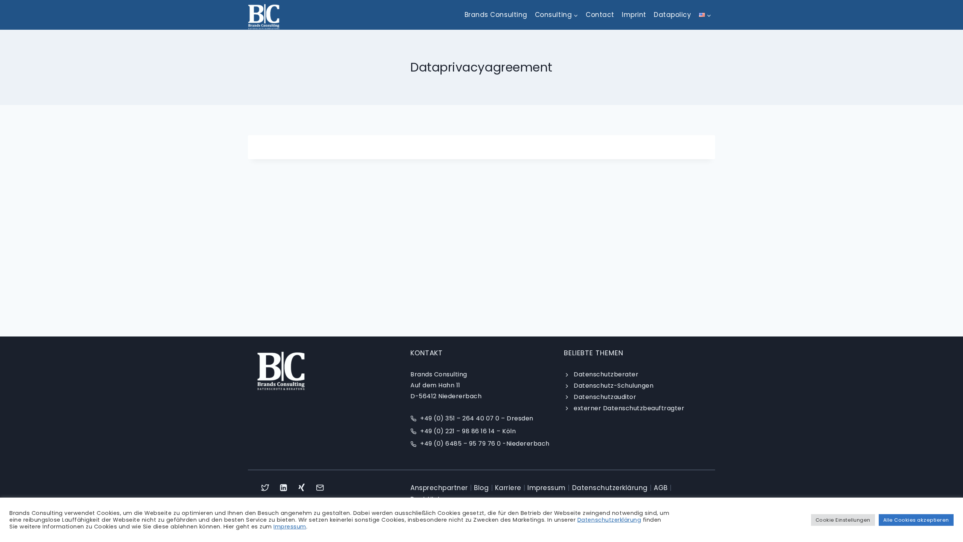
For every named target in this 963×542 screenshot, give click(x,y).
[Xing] (302, 488)
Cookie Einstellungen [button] (843, 520)
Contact (600, 14)
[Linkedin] (283, 488)
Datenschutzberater (606, 374)
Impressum (546, 487)
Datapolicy (672, 14)
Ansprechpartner (439, 487)
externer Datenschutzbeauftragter (629, 408)
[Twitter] (265, 488)
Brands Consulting (496, 14)
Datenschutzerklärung (610, 487)
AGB (661, 487)
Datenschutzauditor (605, 397)
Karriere (508, 487)
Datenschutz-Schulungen (613, 385)
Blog (481, 487)
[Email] (320, 488)
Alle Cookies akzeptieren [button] (916, 520)
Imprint (634, 14)
